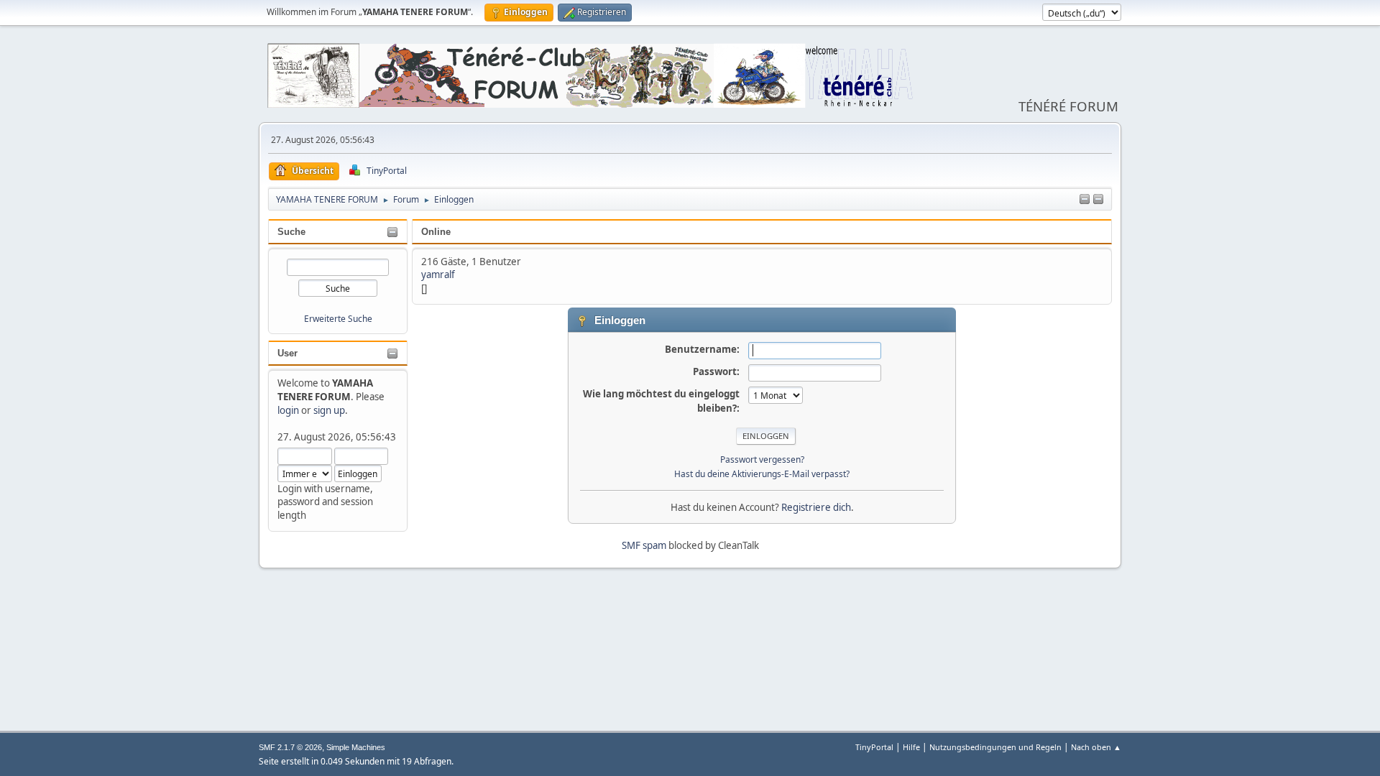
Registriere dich (816, 507)
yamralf (438, 274)
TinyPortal (874, 747)
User (287, 353)
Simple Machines (355, 747)
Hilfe (911, 747)
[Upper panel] (1098, 199)
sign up (329, 410)
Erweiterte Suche (338, 319)
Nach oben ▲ (1096, 747)
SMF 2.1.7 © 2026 (290, 747)
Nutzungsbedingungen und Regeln (995, 747)
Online (436, 231)
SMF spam (644, 545)
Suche (291, 231)
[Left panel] (1084, 199)
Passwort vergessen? (762, 459)
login (288, 410)
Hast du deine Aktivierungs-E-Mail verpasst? (762, 474)
